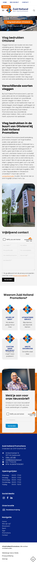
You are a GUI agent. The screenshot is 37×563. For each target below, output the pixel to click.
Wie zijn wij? (14, 2)
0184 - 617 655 (11, 457)
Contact (25, 2)
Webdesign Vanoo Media (10, 553)
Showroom (6, 526)
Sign (3, 531)
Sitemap (5, 559)
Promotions (6, 533)
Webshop (6, 7)
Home (5, 2)
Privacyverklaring (7, 556)
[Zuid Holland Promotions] (18, 10)
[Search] (33, 10)
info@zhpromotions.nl (13, 460)
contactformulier (8, 176)
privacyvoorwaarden (20, 275)
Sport (4, 528)
